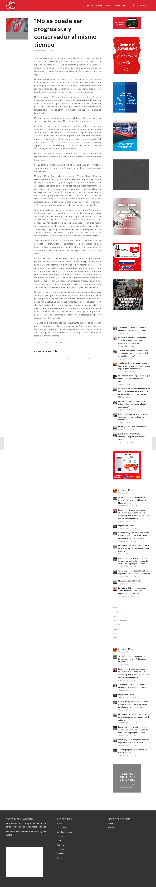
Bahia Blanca (39, 50)
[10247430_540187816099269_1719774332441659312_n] (17, 28)
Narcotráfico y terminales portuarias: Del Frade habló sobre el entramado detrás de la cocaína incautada (133, 535)
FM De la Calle (61, 343)
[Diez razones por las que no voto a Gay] (2, 443)
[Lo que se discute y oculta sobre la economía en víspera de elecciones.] (154, 443)
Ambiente (116, 625)
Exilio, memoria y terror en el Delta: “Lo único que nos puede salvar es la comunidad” (133, 417)
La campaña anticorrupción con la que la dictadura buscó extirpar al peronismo (134, 379)
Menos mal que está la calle (129, 581)
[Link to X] (137, 5)
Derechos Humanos (120, 620)
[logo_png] (11, 5)
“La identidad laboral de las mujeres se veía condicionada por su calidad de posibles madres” (133, 353)
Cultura (115, 616)
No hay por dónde (125, 490)
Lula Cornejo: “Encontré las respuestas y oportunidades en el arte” (132, 437)
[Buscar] (124, 5)
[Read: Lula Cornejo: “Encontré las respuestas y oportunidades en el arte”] (115, 435)
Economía (116, 629)
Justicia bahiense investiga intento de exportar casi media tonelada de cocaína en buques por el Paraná (133, 561)
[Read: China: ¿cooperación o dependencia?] (115, 428)
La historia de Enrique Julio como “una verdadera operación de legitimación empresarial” (132, 340)
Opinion (116, 638)
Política (49, 50)
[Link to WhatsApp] (148, 5)
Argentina (116, 633)
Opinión (60, 858)
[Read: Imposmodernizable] (115, 526)
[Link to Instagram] (141, 5)
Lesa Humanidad (119, 612)
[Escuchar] (127, 28)
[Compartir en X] (67, 358)
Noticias (111, 823)
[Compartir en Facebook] (45, 358)
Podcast (60, 836)
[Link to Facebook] (133, 5)
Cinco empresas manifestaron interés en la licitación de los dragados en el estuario (134, 548)
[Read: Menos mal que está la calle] (115, 582)
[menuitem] (90, 5)
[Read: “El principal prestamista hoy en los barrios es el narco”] (115, 751)
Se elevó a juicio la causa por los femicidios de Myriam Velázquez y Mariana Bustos (132, 500)
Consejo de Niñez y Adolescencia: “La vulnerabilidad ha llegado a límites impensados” (133, 404)
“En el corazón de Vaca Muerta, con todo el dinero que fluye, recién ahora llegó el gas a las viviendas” (134, 366)
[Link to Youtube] (144, 5)
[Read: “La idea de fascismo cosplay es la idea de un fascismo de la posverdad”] (115, 328)
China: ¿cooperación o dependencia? (133, 427)
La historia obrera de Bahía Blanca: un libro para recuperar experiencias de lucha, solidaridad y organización (134, 391)
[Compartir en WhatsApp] (89, 358)
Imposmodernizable (126, 525)
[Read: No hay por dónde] (115, 491)
